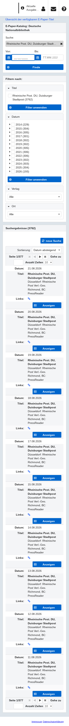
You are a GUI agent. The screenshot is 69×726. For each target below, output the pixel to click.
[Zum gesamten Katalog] (61, 43)
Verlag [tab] (15, 188)
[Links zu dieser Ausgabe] (29, 298)
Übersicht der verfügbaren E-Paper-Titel (29, 19)
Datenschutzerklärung (53, 721)
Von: (8, 51)
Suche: (10, 37)
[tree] (34, 148)
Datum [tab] (16, 116)
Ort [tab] (14, 206)
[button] (9, 57)
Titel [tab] (14, 87)
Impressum (37, 721)
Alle (11, 196)
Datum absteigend (45, 250)
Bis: (36, 51)
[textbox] (23, 57)
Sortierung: (24, 250)
